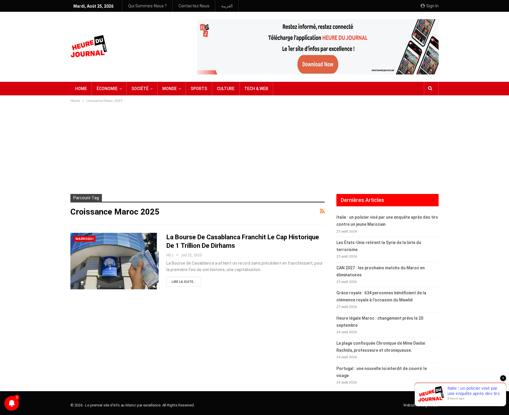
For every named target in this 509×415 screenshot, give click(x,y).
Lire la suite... (184, 282)
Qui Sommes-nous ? (147, 6)
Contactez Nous (194, 6)
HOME (81, 88)
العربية (227, 6)
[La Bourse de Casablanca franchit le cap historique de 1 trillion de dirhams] (114, 261)
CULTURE (225, 88)
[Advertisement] (254, 148)
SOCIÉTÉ (139, 88)
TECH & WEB (256, 88)
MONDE (169, 88)
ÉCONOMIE (107, 88)
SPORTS (199, 88)
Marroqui (84, 239)
